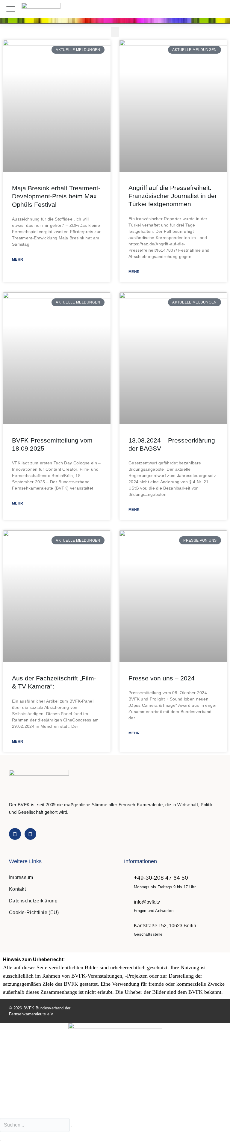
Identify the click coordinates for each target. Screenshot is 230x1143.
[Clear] (71, 1126)
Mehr (17, 259)
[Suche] (0, 1140)
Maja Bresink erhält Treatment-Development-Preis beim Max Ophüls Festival (56, 196)
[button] (219, 9)
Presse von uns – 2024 (161, 678)
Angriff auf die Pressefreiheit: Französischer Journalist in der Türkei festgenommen (172, 196)
